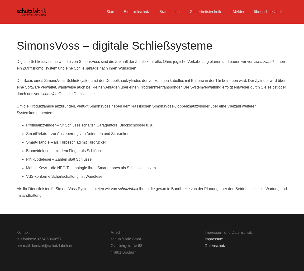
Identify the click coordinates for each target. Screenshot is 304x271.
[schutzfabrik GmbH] (31, 12)
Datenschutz (215, 246)
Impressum (214, 239)
